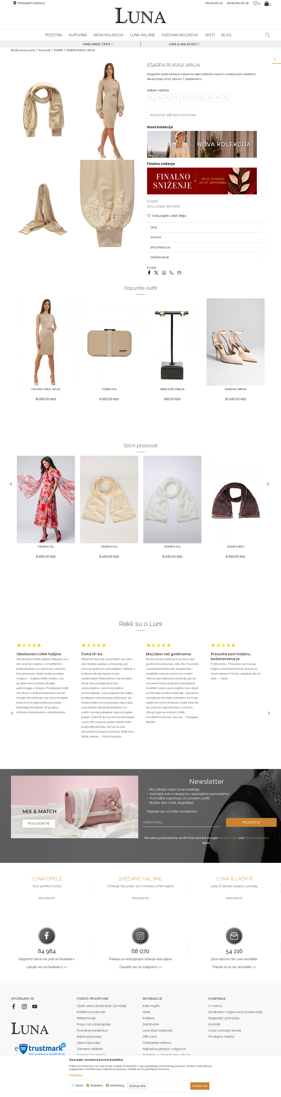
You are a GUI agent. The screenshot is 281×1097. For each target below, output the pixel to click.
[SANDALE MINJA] (235, 342)
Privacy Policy (228, 838)
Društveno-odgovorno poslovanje (235, 1012)
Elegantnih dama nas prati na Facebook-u (47, 959)
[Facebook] (149, 272)
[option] (97, 44)
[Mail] (179, 272)
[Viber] (171, 272)
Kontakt (214, 1024)
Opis (153, 227)
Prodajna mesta (221, 1036)
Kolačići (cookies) (91, 1055)
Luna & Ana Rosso (183, 44)
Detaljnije (75, 1075)
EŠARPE (58, 50)
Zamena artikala (90, 1049)
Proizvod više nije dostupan (173, 115)
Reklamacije (86, 1018)
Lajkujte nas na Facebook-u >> (46, 967)
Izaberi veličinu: (158, 90)
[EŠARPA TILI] (45, 499)
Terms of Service (257, 838)
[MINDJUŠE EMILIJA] (172, 342)
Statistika (96, 1085)
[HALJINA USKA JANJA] (45, 342)
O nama (215, 1006)
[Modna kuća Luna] (140, 15)
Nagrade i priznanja (224, 1018)
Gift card (149, 1036)
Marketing (117, 1085)
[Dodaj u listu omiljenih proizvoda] (78, 389)
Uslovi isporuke (88, 1043)
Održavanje (159, 257)
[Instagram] (24, 1006)
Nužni (79, 1085)
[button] (267, 34)
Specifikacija (160, 247)
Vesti (146, 1012)
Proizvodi (44, 50)
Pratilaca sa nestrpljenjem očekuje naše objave (140, 959)
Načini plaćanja (89, 1036)
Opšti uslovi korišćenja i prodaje (101, 1006)
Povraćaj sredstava (92, 1030)
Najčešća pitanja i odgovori (164, 1049)
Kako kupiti (151, 1006)
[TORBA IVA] (109, 342)
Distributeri (151, 1024)
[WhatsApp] (164, 272)
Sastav (155, 237)
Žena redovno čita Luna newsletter (234, 959)
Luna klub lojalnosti (157, 1030)
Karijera (148, 1018)
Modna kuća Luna (23, 50)
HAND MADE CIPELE (97, 44)
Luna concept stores (225, 1030)
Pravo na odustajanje (94, 1024)
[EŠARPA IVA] (109, 499)
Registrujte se (238, 3)
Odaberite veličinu (157, 1043)
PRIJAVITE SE (251, 822)
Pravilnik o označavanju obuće (167, 1055)
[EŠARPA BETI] (235, 499)
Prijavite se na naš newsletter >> (234, 967)
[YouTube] (34, 1006)
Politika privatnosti (91, 1012)
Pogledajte (47, 898)
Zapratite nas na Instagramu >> (140, 967)
